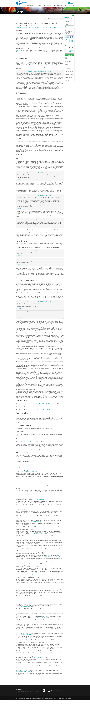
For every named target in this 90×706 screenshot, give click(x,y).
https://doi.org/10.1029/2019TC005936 (35, 492)
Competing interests (69, 71)
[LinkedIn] (72, 36)
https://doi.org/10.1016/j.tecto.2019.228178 (35, 629)
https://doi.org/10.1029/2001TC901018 (52, 556)
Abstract (67, 58)
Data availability (69, 68)
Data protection (68, 698)
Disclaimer (68, 72)
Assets (46, 18)
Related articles (60, 18)
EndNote (67, 24)
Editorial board (56, 5)
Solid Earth (69, 3)
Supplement (68, 21)
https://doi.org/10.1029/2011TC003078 (23, 671)
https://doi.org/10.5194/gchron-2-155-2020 (34, 521)
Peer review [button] (49, 5)
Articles (17, 15)
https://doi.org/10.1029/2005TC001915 (38, 657)
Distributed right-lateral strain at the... (71, 41)
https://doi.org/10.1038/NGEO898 (39, 499)
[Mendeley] (66, 36)
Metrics (55, 18)
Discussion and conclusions (68, 66)
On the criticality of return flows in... (71, 51)
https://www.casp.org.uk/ (26, 441)
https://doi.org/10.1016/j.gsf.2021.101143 (39, 617)
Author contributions (69, 69)
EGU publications (68, 5)
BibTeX (67, 22)
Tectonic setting (68, 61)
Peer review (50, 18)
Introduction (68, 59)
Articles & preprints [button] (31, 5)
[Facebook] (70, 36)
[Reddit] (68, 36)
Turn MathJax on (70, 55)
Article (42, 18)
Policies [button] (43, 5)
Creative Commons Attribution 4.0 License (49, 698)
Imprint (63, 698)
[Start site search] (73, 15)
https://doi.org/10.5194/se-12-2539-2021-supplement (47, 409)
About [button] (62, 5)
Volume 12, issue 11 (23, 15)
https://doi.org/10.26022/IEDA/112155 (43, 403)
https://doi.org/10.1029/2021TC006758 (23, 606)
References (68, 78)
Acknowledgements (69, 74)
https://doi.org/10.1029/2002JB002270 (28, 471)
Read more (68, 33)
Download (19, 179)
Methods (67, 62)
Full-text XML (68, 19)
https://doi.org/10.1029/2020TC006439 (35, 574)
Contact (59, 698)
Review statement (69, 77)
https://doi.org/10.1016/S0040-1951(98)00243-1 (44, 620)
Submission (39, 5)
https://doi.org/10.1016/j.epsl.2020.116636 (37, 533)
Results (67, 64)
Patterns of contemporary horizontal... (71, 46)
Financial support (69, 75)
